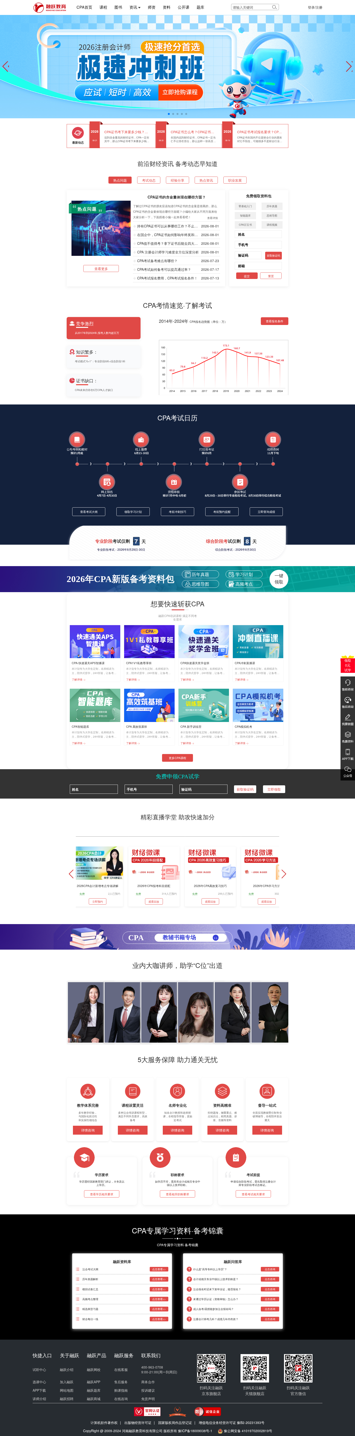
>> (216, 937)
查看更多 (101, 268)
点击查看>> (159, 1269)
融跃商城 (93, 1398)
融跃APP (93, 1381)
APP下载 (39, 1390)
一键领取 (279, 578)
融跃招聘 (66, 1398)
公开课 (183, 7)
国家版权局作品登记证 (175, 1422)
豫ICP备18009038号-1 (195, 1430)
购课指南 (121, 1390)
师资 (152, 7)
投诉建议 (148, 1390)
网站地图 (66, 1390)
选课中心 (39, 1381)
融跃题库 (93, 1390)
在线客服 (121, 1369)
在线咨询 (121, 1398)
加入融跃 (66, 1381)
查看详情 (212, 218)
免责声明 (148, 1398)
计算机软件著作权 (104, 1422)
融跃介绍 (66, 1369)
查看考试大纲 (89, 512)
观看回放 (154, 901)
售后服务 (121, 1381)
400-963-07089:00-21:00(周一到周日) (159, 1369)
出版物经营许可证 (137, 1422)
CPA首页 (84, 7)
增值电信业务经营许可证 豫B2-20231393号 (231, 1422)
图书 (118, 7)
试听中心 (39, 1369)
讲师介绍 (39, 1398)
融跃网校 (93, 1369)
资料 (166, 7)
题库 (200, 7)
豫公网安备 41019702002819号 (248, 1430)
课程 (103, 7)
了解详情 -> (78, 678)
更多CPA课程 (177, 758)
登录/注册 (315, 7)
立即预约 (97, 901)
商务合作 (148, 1381)
